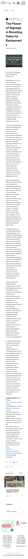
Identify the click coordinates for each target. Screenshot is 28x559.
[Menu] (23, 3)
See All (20, 473)
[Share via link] (17, 462)
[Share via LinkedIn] (13, 462)
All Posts (6, 10)
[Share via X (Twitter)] (10, 462)
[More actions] (21, 19)
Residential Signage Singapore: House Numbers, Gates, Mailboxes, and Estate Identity (13, 491)
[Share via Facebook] (6, 462)
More (12, 10)
